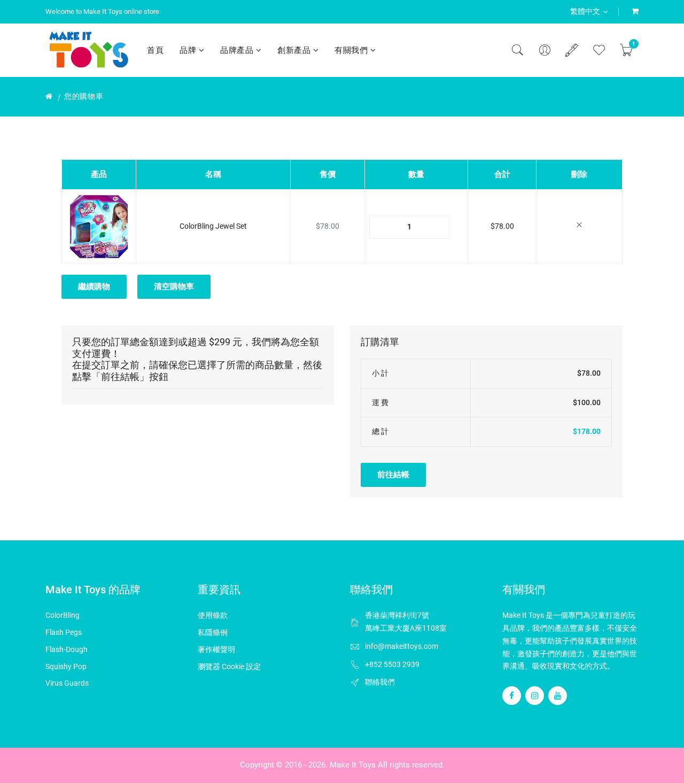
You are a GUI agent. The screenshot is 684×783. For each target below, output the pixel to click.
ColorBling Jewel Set (213, 226)
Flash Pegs (63, 632)
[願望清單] (599, 50)
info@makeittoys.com (401, 646)
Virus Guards (67, 683)
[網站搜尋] (517, 50)
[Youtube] (557, 695)
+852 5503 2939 (392, 664)
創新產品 (295, 50)
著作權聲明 (216, 649)
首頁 (155, 50)
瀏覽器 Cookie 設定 (229, 666)
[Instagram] (534, 695)
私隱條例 (213, 632)
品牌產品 (238, 50)
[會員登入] (544, 50)
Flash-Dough (66, 649)
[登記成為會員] (572, 50)
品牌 (189, 50)
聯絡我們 (380, 682)
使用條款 (213, 615)
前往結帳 (393, 474)
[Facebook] (511, 695)
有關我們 (352, 50)
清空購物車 (174, 286)
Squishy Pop (66, 666)
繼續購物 (94, 286)
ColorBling (62, 615)
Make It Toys (353, 765)
